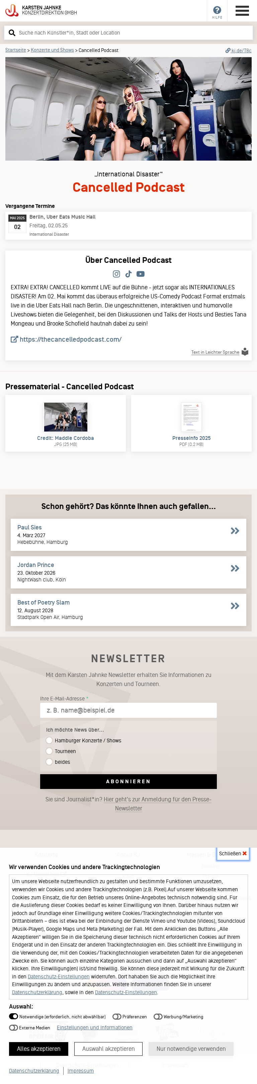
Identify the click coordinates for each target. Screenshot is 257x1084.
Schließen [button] (231, 853)
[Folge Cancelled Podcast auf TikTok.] (128, 274)
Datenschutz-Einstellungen (59, 976)
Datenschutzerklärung (37, 992)
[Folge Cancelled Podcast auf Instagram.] (116, 274)
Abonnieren (128, 781)
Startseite (15, 50)
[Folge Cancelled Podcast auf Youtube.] (140, 274)
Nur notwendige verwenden (191, 1048)
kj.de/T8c (241, 50)
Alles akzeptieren (39, 1048)
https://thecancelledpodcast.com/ (69, 339)
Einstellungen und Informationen (95, 1027)
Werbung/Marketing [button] (183, 1016)
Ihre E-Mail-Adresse (62, 698)
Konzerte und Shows (52, 50)
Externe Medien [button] (34, 1027)
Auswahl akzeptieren (108, 1048)
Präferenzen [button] (134, 1016)
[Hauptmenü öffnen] (242, 10)
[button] (11, 32)
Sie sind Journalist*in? (128, 804)
